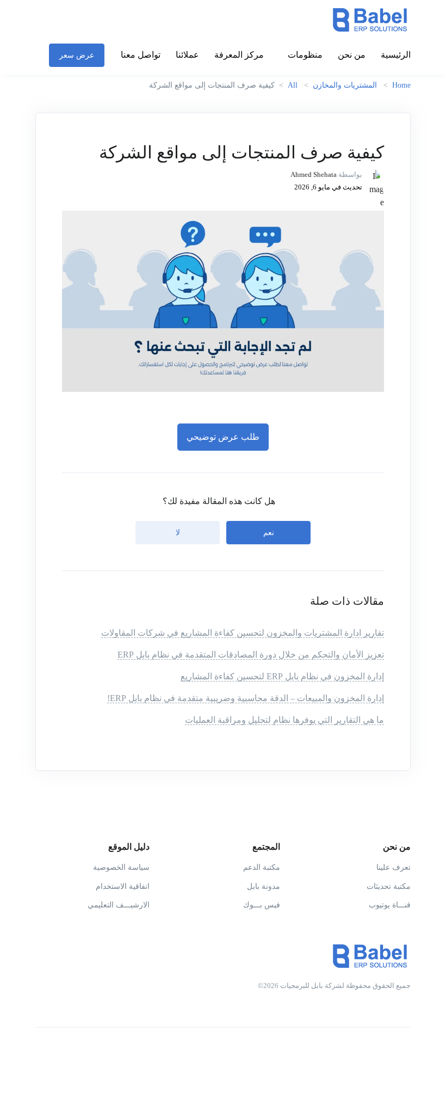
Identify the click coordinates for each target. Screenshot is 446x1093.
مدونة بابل (263, 886)
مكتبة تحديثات (389, 886)
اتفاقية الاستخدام (123, 886)
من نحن (352, 54)
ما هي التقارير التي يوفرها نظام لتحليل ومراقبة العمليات (284, 719)
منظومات (305, 54)
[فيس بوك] (402, 1054)
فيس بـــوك (261, 905)
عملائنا (187, 54)
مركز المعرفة (239, 54)
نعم (268, 533)
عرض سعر (76, 55)
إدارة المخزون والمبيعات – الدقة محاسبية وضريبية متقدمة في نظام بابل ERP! (245, 698)
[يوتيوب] (358, 1054)
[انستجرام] (380, 1054)
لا (178, 533)
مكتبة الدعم (261, 867)
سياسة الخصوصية (121, 867)
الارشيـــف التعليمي (119, 905)
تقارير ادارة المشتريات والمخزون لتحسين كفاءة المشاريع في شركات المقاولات (242, 632)
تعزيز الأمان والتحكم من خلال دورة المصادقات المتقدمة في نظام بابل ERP (250, 654)
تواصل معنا (140, 54)
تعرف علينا (393, 867)
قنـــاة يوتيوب (390, 905)
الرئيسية (396, 54)
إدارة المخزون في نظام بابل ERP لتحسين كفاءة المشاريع (282, 676)
